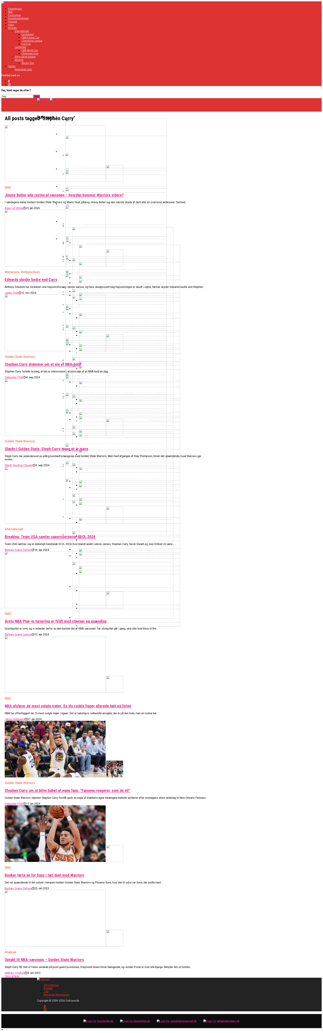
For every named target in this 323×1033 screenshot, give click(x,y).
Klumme (19, 60)
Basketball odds (23, 69)
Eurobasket (28, 34)
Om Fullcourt (51, 985)
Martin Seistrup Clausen (19, 465)
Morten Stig (28, 63)
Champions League (32, 40)
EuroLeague (14, 15)
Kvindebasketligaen (18, 18)
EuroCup (26, 44)
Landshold (20, 47)
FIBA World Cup (30, 50)
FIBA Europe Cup (30, 37)
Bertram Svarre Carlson (18, 550)
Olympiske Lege (30, 53)
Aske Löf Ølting (14, 208)
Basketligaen (15, 8)
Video (11, 24)
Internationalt (22, 31)
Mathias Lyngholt (15, 973)
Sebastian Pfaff (14, 377)
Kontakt (48, 988)
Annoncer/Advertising (56, 994)
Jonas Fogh (12, 292)
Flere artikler (12, 976)
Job (46, 991)
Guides (11, 66)
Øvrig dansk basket (25, 56)
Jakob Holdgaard (15, 719)
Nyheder (12, 28)
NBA (10, 12)
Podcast (12, 21)
